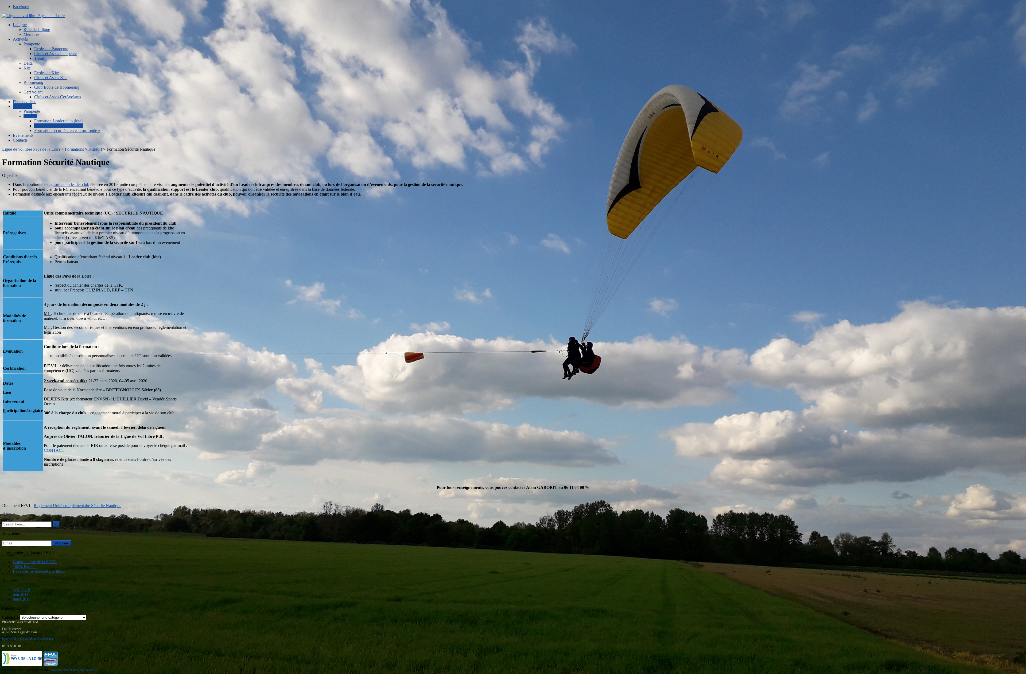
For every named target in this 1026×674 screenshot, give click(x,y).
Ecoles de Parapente (51, 48)
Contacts (20, 140)
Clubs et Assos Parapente (55, 53)
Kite (27, 68)
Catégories (11, 617)
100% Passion (25, 566)
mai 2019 (21, 594)
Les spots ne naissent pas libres (39, 571)
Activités (20, 39)
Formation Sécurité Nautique (58, 125)
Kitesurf (30, 116)
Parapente (32, 44)
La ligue (20, 24)
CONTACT (54, 450)
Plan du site (77, 669)
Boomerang (33, 82)
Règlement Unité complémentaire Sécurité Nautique (77, 505)
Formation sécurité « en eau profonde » (67, 130)
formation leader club (71, 184)
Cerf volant (33, 92)
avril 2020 (21, 589)
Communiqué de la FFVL (35, 561)
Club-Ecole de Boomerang (56, 87)
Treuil (39, 58)
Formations (22, 106)
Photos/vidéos (24, 101)
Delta (28, 63)
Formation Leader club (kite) (58, 121)
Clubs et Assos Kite (50, 77)
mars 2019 (21, 599)
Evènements (23, 135)
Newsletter (91, 669)
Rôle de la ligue (37, 29)
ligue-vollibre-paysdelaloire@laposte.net (27, 639)
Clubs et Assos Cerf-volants (57, 97)
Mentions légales (60, 669)
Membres (31, 34)
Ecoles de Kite (46, 73)
